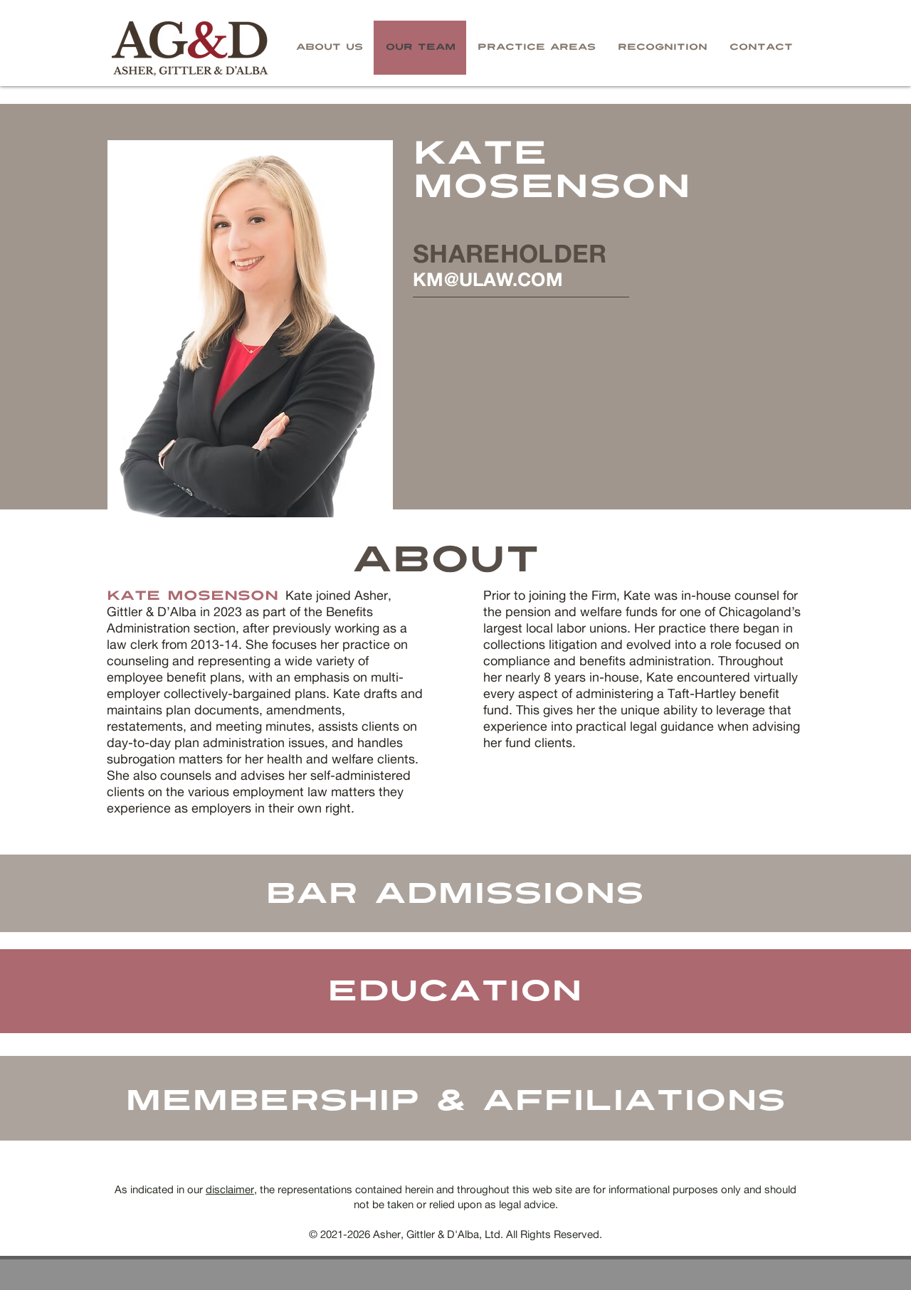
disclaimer (230, 1189)
